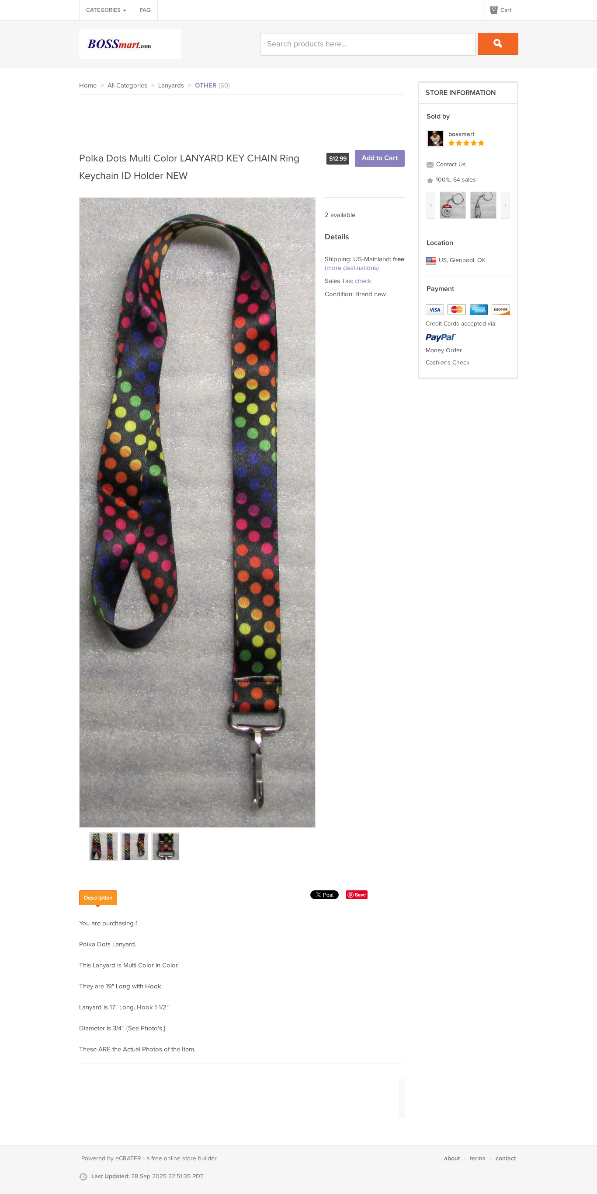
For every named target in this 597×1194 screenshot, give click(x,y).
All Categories (127, 85)
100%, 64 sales (455, 179)
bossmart (461, 134)
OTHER (205, 86)
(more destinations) (352, 268)
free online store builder (184, 1158)
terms (478, 1158)
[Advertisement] (238, 119)
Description (98, 897)
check (363, 281)
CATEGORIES (104, 10)
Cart (505, 10)
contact (506, 1158)
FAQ (145, 10)
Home (88, 85)
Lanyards (171, 85)
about (452, 1158)
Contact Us (450, 164)
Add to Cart (380, 158)
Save (360, 894)
